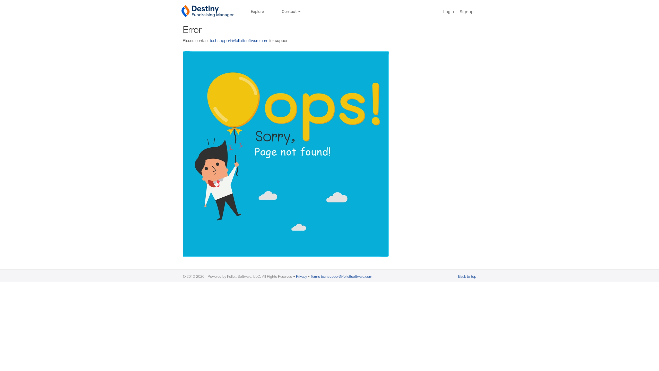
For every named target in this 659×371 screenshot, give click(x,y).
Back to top (467, 276)
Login (448, 11)
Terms (315, 276)
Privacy (301, 276)
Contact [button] (290, 11)
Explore (257, 11)
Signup (466, 11)
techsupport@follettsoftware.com (239, 40)
